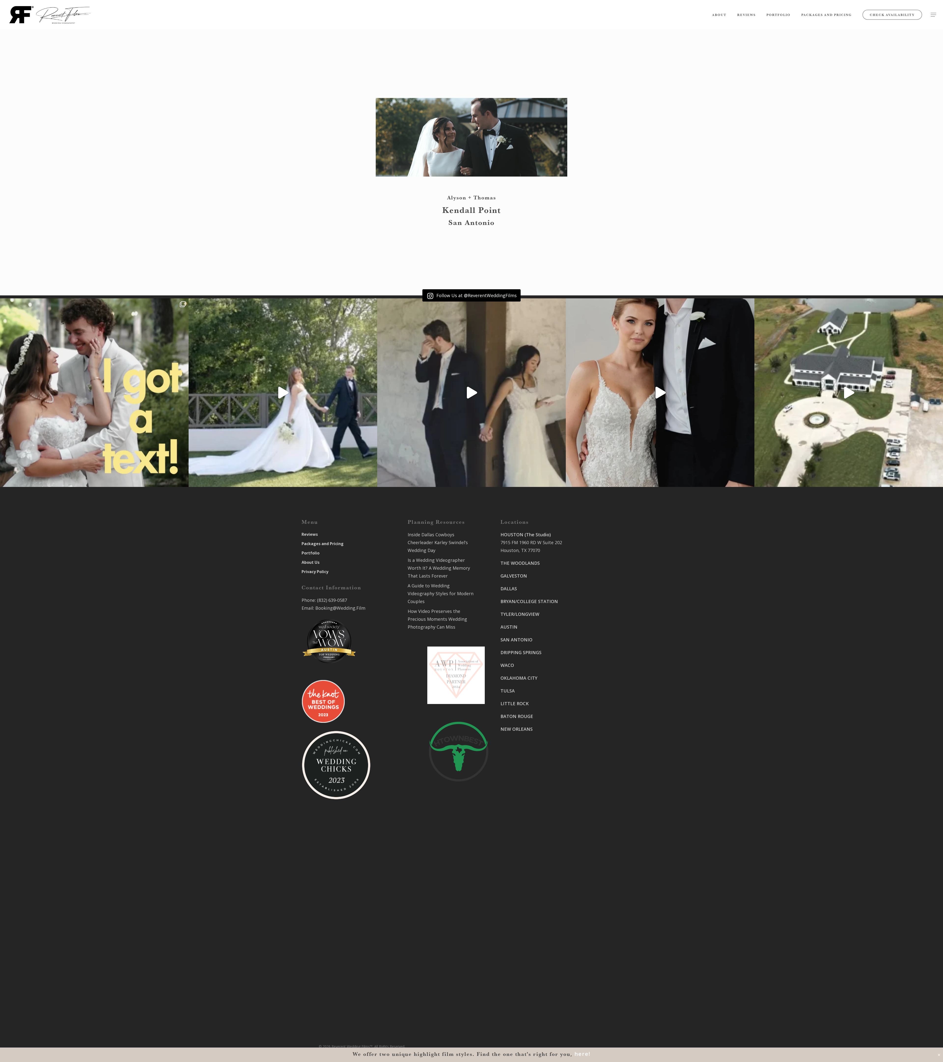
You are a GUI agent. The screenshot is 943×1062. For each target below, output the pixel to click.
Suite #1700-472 (517, 988)
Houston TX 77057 (519, 773)
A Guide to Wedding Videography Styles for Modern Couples (440, 593)
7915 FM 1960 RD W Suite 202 (531, 542)
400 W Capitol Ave (519, 980)
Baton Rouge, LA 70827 (597, 651)
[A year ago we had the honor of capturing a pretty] (660, 392)
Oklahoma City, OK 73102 (527, 931)
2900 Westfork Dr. (592, 636)
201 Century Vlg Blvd (595, 708)
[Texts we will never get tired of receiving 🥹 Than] (94, 392)
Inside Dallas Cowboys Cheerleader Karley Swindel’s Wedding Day (438, 542)
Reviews (310, 534)
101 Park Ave (513, 916)
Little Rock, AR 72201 (522, 996)
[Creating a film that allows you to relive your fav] (471, 392)
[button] (933, 14)
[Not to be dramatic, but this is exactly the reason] (283, 392)
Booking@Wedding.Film (340, 608)
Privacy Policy (315, 571)
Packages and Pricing (323, 543)
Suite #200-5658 (590, 716)
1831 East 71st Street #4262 (530, 952)
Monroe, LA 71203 (592, 724)
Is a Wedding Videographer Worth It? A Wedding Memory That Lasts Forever (439, 568)
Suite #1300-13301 (519, 923)
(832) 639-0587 (332, 600)
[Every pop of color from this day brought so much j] (848, 392)
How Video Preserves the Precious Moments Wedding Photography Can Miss (437, 619)
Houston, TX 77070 (520, 550)
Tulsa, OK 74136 (517, 960)
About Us (310, 562)
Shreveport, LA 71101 (595, 688)
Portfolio (310, 553)
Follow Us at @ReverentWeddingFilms (476, 295)
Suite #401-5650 (590, 644)
